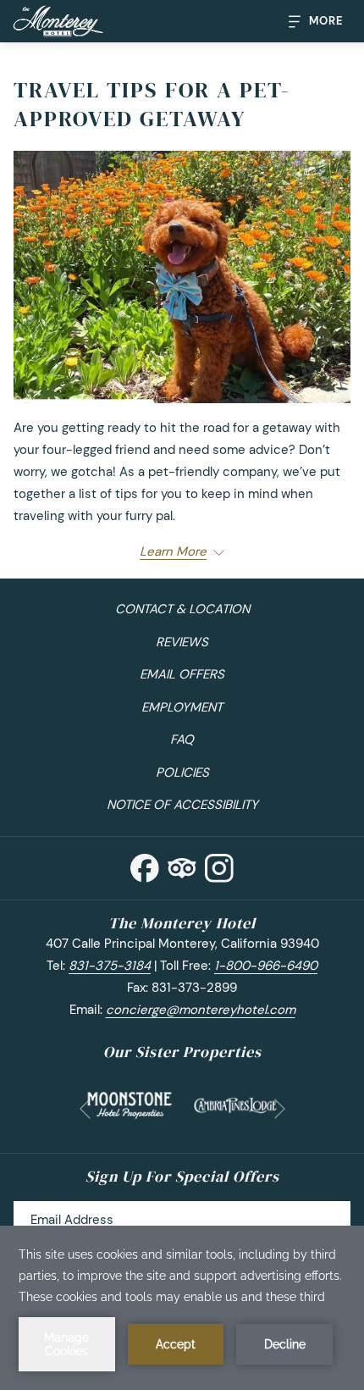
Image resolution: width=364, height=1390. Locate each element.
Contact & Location (182, 609)
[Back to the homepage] (58, 21)
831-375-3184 (110, 965)
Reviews (182, 642)
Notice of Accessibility (182, 804)
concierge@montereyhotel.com (200, 1009)
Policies (182, 772)
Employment (182, 707)
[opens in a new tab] (129, 1103)
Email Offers (182, 674)
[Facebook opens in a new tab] (144, 865)
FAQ (182, 739)
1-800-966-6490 (265, 965)
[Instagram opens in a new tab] (219, 865)
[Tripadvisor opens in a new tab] (182, 865)
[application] (182, 1308)
